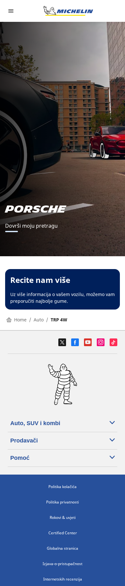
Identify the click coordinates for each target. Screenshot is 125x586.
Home (20, 320)
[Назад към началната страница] (68, 11)
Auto (39, 320)
